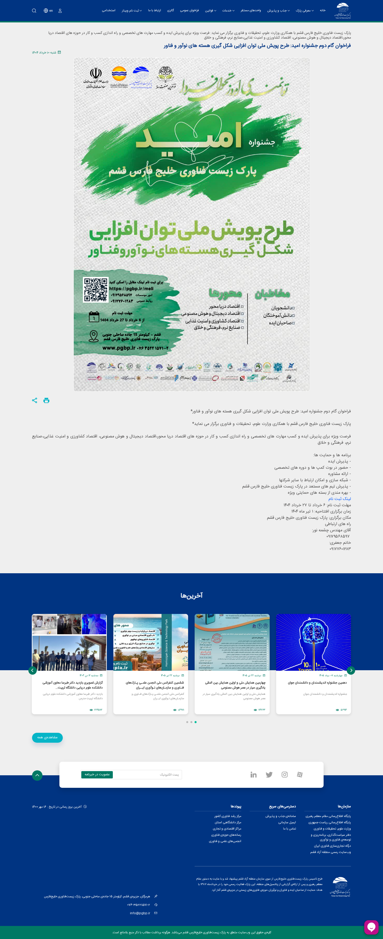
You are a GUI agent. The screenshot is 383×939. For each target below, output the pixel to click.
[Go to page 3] (187, 722)
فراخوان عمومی (189, 10)
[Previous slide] (32, 670)
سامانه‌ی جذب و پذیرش (280, 816)
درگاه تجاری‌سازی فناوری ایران (332, 846)
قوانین (209, 10)
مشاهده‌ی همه (47, 737)
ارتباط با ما (154, 10)
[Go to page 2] (191, 722)
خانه (322, 10)
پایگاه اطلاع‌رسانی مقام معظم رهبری (328, 816)
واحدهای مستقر (251, 10)
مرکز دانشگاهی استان (228, 822)
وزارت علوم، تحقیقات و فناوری (332, 828)
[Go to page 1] (195, 722)
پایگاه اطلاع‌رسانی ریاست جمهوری (329, 822)
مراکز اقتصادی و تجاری (227, 828)
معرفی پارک (303, 10)
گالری (170, 10)
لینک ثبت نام (340, 499)
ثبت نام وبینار (130, 10)
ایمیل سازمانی (287, 822)
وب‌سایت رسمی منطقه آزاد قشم (330, 852)
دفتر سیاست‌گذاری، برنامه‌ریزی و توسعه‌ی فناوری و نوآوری (331, 837)
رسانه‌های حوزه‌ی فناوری (226, 835)
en (51, 10)
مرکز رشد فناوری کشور (227, 816)
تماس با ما (289, 828)
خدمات (227, 10)
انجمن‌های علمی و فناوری (225, 841)
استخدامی (108, 10)
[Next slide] (351, 670)
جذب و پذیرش (277, 10)
